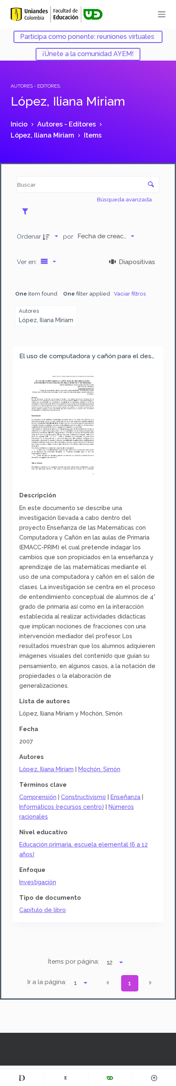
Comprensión (37, 796)
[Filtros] (27, 211)
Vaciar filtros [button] (130, 293)
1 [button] (129, 983)
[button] (107, 982)
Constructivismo (83, 796)
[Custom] (22, 1077)
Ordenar (29, 236)
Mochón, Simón (99, 768)
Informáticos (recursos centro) (61, 806)
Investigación (37, 881)
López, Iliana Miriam (46, 768)
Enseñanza (125, 796)
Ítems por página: (73, 961)
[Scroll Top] (154, 1077)
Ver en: (27, 262)
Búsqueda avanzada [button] (125, 199)
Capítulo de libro (42, 909)
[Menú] (161, 14)
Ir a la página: (46, 982)
